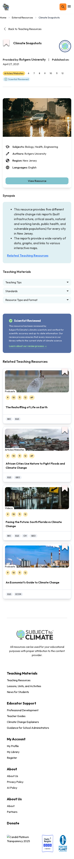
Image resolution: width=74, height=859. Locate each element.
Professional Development (22, 710)
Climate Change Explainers (23, 722)
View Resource (37, 181)
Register (12, 757)
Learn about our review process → (28, 346)
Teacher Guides (16, 716)
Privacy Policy (15, 782)
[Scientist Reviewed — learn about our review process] (65, 46)
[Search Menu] (63, 6)
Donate (13, 823)
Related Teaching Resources (27, 256)
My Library (13, 752)
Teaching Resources (18, 680)
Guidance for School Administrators (28, 727)
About (10, 806)
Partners (12, 812)
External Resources (22, 17)
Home (3, 17)
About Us (12, 776)
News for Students (18, 692)
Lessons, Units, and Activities (24, 686)
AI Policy (12, 787)
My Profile (13, 746)
